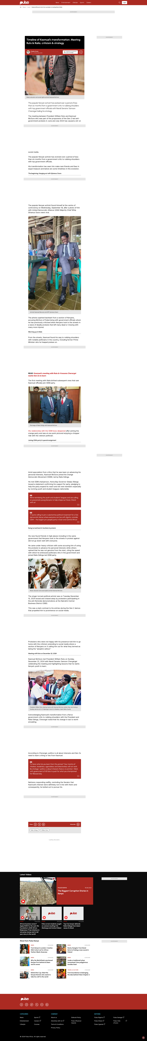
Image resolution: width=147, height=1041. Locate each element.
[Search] (120, 2)
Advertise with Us (56, 1021)
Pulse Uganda (98, 1024)
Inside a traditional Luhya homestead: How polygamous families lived (78, 962)
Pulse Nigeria (98, 1017)
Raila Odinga (34, 830)
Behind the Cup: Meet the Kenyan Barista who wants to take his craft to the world (41, 975)
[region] (73, 921)
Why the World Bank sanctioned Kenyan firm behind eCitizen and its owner (42, 962)
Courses (36, 1024)
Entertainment (65, 2)
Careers (88, 2)
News (57, 2)
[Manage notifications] (143, 1037)
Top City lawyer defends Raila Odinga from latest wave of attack (71, 926)
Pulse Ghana (98, 1021)
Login (124, 2)
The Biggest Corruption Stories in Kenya (73, 892)
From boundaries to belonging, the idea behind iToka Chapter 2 (79, 974)
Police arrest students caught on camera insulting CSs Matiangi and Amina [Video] (51, 926)
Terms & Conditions (57, 1024)
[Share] (81, 52)
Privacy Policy (55, 1028)
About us (54, 1017)
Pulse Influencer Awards (76, 1022)
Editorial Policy (76, 1017)
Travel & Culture (73, 970)
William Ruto (44, 830)
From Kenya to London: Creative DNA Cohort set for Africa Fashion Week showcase (41, 950)
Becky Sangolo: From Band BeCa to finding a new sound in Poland (78, 950)
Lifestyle (75, 2)
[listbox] (73, 921)
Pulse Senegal (117, 1017)
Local (28, 7)
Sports (82, 2)
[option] (30, 922)
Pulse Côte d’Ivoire (116, 1022)
